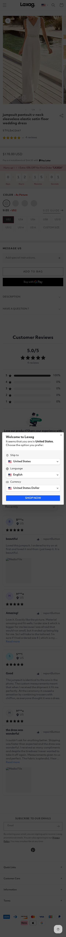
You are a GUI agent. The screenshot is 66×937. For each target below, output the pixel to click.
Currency (15, 482)
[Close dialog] (61, 435)
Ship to (14, 455)
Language (16, 468)
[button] (33, 461)
